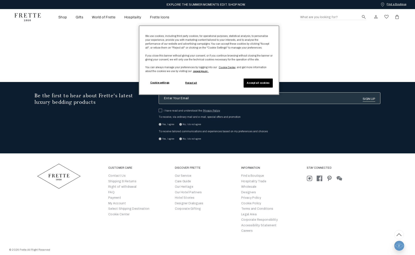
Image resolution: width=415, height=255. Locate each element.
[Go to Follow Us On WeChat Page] (341, 178)
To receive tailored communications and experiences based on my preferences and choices (213, 131)
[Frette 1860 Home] (25, 17)
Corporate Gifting (188, 208)
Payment (114, 197)
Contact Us (117, 175)
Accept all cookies (258, 83)
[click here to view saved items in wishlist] (386, 16)
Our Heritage (184, 186)
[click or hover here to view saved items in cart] (397, 16)
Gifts (79, 17)
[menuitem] (56, 17)
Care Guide (183, 181)
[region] (209, 60)
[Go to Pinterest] (332, 178)
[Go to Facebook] (322, 178)
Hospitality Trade (253, 181)
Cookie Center (119, 214)
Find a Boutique (252, 175)
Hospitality (132, 17)
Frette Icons (159, 17)
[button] (399, 246)
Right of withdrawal (122, 186)
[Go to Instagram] (312, 178)
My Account (117, 203)
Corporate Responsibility (259, 219)
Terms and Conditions (257, 208)
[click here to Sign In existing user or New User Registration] (375, 16)
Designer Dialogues (189, 203)
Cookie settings (159, 82)
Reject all (191, 83)
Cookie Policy (251, 203)
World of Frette (103, 17)
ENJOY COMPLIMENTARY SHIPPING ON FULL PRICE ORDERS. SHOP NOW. (206, 4)
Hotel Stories (185, 197)
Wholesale (249, 186)
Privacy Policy (211, 110)
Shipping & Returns (122, 181)
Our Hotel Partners (188, 192)
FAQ (111, 192)
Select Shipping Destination (129, 208)
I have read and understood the (192, 110)
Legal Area (249, 214)
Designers (248, 192)
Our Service (183, 175)
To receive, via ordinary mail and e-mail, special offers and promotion (200, 116)
